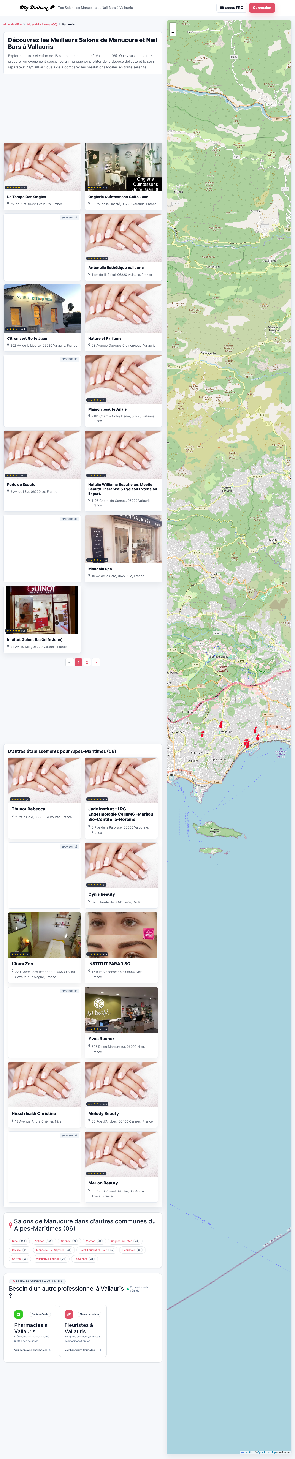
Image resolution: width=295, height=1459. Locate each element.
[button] (257, 737)
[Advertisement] (82, 108)
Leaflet (248, 1452)
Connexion (262, 7)
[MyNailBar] (37, 7)
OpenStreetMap (266, 1452)
